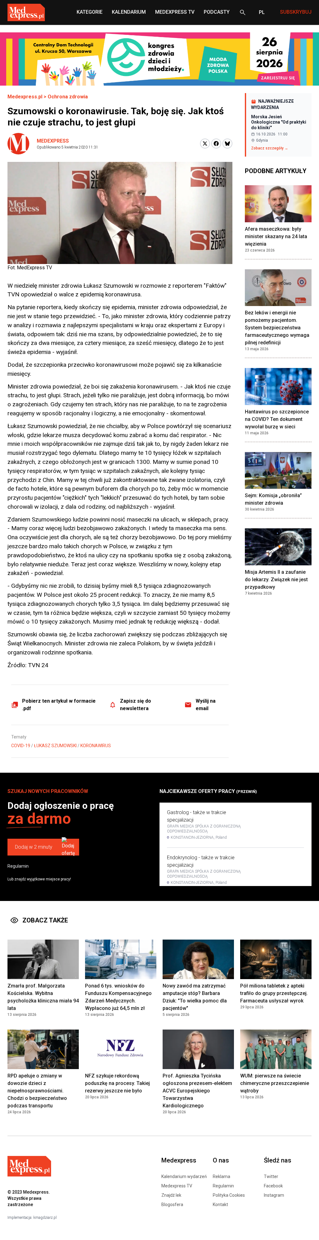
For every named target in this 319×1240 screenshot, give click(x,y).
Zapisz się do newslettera (135, 704)
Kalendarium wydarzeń (184, 1176)
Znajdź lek (171, 1195)
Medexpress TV (176, 1185)
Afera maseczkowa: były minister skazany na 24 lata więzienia (276, 236)
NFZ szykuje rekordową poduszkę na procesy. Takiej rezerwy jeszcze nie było (117, 1083)
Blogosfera (172, 1204)
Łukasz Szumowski (55, 745)
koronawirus (95, 745)
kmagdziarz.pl (45, 1217)
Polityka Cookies (229, 1195)
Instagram (274, 1195)
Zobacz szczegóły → (269, 148)
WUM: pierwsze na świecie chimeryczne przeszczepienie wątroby (274, 1083)
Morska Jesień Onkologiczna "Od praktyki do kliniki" (278, 122)
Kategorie (89, 12)
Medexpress (53, 141)
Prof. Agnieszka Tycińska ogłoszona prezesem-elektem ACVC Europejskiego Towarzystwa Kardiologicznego (197, 1091)
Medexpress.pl (24, 97)
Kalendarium (129, 12)
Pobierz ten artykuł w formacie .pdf (59, 704)
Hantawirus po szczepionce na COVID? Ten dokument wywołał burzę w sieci (277, 419)
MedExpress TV (174, 12)
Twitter (271, 1176)
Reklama (221, 1176)
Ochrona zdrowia (68, 97)
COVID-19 (20, 745)
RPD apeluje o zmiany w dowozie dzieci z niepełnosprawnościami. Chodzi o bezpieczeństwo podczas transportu (37, 1091)
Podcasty (217, 12)
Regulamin (18, 866)
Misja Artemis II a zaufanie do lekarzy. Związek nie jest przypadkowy (276, 579)
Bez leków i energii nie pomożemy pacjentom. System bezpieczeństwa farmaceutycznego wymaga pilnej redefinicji (277, 328)
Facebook (273, 1185)
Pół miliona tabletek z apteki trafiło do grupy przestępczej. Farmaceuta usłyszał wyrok (274, 993)
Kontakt (220, 1204)
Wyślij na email (206, 704)
